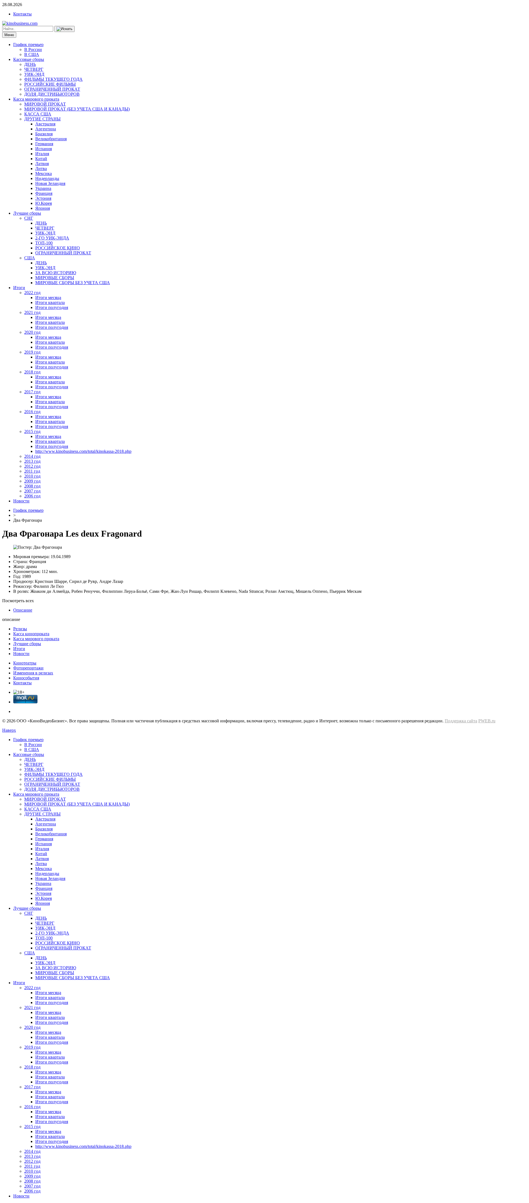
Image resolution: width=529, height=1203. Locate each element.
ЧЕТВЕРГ (33, 69)
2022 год (32, 292)
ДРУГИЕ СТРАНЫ (42, 119)
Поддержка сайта (461, 720)
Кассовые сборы (28, 59)
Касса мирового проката (36, 99)
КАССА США (37, 114)
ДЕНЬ (30, 64)
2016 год (32, 411)
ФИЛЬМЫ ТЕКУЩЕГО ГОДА (53, 79)
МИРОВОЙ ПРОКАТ (45, 104)
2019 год (32, 352)
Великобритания (51, 138)
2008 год (32, 486)
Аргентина (45, 129)
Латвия (42, 163)
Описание (22, 610)
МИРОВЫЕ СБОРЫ (54, 277)
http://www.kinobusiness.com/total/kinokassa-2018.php (83, 451)
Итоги (19, 287)
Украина (43, 188)
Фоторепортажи (28, 668)
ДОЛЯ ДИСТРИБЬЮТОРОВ (52, 94)
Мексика (43, 173)
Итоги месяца (48, 297)
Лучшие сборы (27, 213)
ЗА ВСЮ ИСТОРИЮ (55, 272)
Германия (44, 143)
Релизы (20, 628)
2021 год (32, 312)
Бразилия (44, 133)
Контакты (22, 14)
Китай (41, 158)
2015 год (32, 431)
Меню (9, 35)
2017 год (32, 391)
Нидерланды (47, 178)
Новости (21, 501)
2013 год (32, 461)
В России (33, 49)
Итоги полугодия (51, 307)
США (29, 257)
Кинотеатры (24, 663)
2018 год (32, 372)
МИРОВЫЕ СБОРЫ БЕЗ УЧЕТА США (72, 282)
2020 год (32, 332)
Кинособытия (26, 677)
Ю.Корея (43, 203)
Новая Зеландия (50, 183)
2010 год (32, 476)
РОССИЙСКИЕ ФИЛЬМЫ (50, 84)
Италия (42, 153)
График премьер (28, 44)
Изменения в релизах (33, 673)
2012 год (32, 466)
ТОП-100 (44, 243)
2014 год (32, 456)
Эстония (43, 198)
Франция (43, 193)
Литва (41, 168)
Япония (42, 208)
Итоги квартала (50, 302)
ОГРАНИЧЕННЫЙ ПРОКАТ (52, 89)
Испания (43, 148)
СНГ (28, 218)
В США (31, 54)
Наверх (9, 730)
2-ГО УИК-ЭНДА (52, 238)
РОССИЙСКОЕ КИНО (57, 248)
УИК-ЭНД (34, 74)
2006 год (32, 496)
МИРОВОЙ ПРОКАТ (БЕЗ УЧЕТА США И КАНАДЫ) (77, 109)
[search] (64, 29)
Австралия (45, 124)
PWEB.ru (486, 720)
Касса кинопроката (31, 633)
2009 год (32, 481)
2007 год (32, 491)
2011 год (32, 471)
